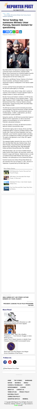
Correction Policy (14, 396)
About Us (11, 389)
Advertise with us (14, 399)
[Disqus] (18, 219)
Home (4, 13)
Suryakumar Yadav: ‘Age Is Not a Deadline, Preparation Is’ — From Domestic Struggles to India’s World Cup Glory (18, 336)
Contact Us (20, 389)
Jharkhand (28, 380)
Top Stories (18, 380)
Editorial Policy (13, 394)
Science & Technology (15, 385)
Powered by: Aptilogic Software (12, 403)
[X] (15, 362)
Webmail (25, 399)
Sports (28, 385)
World (26, 382)
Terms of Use (12, 392)
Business (18, 382)
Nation (8, 13)
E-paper (23, 387)
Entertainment (13, 387)
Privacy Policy (24, 392)
